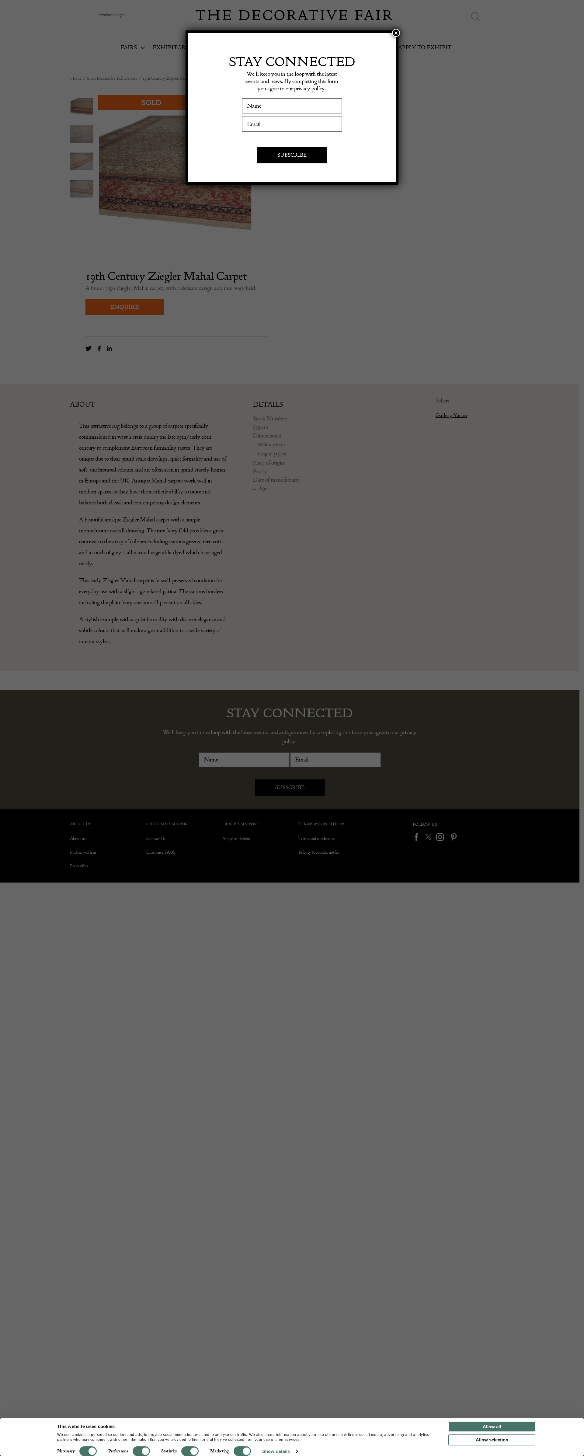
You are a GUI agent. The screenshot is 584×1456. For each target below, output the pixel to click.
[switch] (141, 1451)
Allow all (492, 1426)
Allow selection (492, 1439)
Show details (276, 1451)
